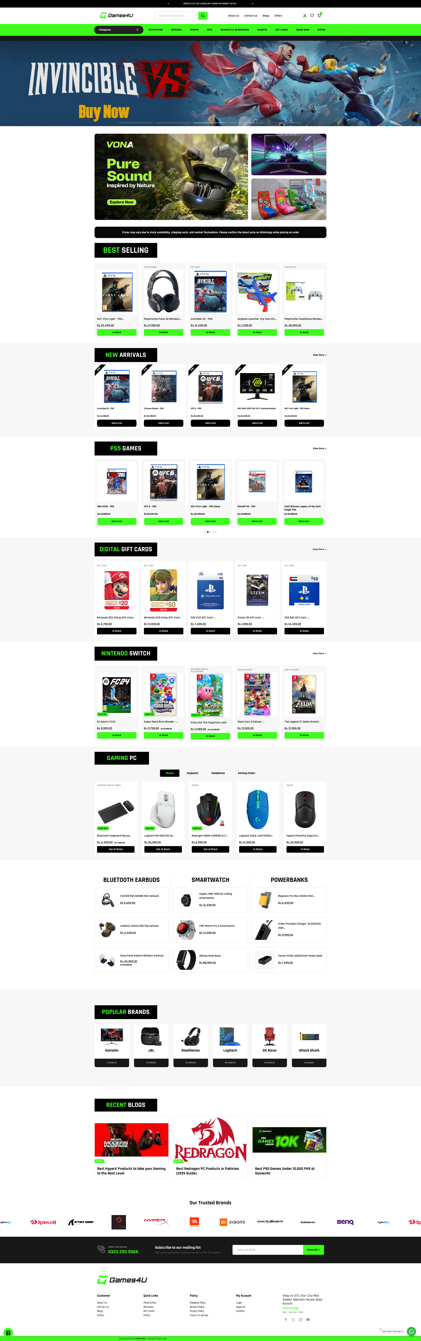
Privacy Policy (197, 1311)
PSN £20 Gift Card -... (203, 617)
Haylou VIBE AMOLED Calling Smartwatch (215, 896)
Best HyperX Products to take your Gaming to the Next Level (131, 1171)
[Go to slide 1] (205, 532)
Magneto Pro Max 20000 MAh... (296, 896)
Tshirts (194, 30)
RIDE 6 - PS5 (197, 506)
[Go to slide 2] (208, 532)
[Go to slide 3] (210, 532)
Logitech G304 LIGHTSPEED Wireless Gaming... (255, 836)
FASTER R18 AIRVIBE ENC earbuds (139, 896)
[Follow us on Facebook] (286, 1319)
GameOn (112, 1050)
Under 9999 (302, 30)
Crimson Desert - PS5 (154, 408)
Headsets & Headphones (235, 30)
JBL (151, 1050)
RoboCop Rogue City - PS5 (252, 506)
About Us (102, 1303)
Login (239, 1303)
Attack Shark (309, 1050)
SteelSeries (190, 1050)
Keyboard (192, 773)
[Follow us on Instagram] (300, 1319)
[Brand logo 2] (42, 1222)
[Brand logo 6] (193, 1222)
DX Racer (270, 1050)
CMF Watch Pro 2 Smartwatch (217, 926)
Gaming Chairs (246, 773)
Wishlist (240, 1311)
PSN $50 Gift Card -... (297, 617)
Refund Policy (197, 1307)
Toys (209, 30)
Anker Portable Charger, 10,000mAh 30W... (299, 926)
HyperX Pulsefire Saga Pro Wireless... (302, 836)
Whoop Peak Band (210, 956)
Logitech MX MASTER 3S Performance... (158, 836)
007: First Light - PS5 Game (297, 408)
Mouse (170, 773)
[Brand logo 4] (117, 1222)
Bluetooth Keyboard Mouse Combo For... (113, 836)
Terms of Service (199, 1315)
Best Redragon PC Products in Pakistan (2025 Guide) (207, 1171)
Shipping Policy (198, 1303)
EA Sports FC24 (106, 722)
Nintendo (176, 30)
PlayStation (156, 30)
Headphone (218, 773)
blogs (99, 1161)
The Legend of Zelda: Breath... (303, 722)
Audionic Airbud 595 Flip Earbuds (139, 926)
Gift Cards (281, 30)
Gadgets (262, 30)
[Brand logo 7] (231, 1222)
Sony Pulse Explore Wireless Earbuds (142, 955)
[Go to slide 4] (213, 532)
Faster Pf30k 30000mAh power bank (300, 956)
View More (318, 355)
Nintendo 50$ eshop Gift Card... (162, 617)
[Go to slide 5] (216, 532)
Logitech (230, 1050)
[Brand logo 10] (344, 1222)
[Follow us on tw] (293, 1319)
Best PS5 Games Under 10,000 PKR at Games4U (285, 1171)
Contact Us (103, 1307)
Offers (321, 30)
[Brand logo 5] (155, 1222)
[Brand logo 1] (382, 1222)
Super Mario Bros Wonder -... (161, 722)
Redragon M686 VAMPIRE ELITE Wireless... (210, 836)
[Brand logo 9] (307, 1222)
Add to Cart (116, 423)
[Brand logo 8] (269, 1222)
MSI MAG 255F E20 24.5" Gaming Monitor (257, 408)
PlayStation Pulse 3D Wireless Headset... (162, 319)
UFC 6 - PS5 (196, 408)
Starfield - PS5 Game (295, 506)
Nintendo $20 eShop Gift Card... (116, 617)
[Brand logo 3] (80, 1222)
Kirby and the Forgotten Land (208, 722)
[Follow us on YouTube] (308, 1319)
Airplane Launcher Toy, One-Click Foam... (257, 319)
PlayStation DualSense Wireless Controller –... (304, 319)
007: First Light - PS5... (110, 319)
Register (240, 1307)
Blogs (100, 1311)
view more (318, 549)
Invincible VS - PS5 (201, 319)
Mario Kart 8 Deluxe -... (251, 722)
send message (291, 1308)
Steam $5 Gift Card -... (251, 617)
